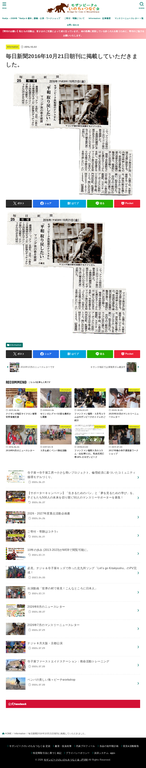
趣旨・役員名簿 (63, 746)
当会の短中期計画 (109, 746)
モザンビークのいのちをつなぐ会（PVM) (66, 759)
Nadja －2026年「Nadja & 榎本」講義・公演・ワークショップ (31, 18)
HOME (8, 733)
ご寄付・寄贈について (74, 18)
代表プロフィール (85, 746)
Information (13, 47)
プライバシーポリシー (78, 753)
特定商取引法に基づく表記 (47, 753)
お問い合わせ (73, 25)
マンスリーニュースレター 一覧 (129, 18)
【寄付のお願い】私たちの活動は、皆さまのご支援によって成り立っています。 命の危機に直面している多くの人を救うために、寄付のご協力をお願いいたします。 (73, 33)
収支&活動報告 (131, 746)
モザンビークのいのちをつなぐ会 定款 (29, 746)
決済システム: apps (104, 753)
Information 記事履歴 (100, 18)
